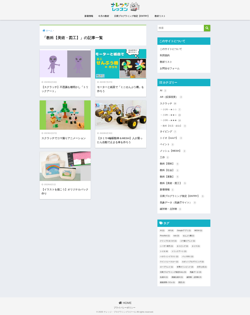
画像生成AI (177, 277)
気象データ (195, 272)
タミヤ (196, 246)
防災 (182, 282)
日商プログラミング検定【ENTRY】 (132, 16)
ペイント (166, 144)
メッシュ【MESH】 (172, 150)
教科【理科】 (169, 163)
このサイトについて (171, 49)
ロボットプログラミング (193, 262)
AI (163, 90)
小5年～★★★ (172, 120)
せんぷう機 (188, 236)
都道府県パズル (167, 282)
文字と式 (202, 267)
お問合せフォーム (170, 68)
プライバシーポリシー (124, 307)
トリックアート (179, 251)
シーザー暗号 (166, 246)
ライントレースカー (169, 262)
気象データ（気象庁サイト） (177, 202)
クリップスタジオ (168, 241)
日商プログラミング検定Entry (173, 272)
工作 (164, 157)
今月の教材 (103, 16)
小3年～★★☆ (172, 115)
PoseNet (165, 236)
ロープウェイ (166, 267)
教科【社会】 (169, 170)
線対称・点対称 (170, 209)
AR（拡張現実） (171, 97)
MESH (198, 230)
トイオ (164, 251)
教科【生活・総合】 (174, 125)
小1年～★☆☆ (171, 109)
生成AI (164, 277)
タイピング (168, 131)
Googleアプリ (184, 230)
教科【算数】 (169, 176)
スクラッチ (168, 103)
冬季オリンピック (185, 267)
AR (170, 230)
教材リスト (160, 16)
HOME (127, 302)
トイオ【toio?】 (171, 138)
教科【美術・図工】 (172, 183)
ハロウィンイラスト (169, 256)
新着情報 (88, 16)
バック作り (187, 256)
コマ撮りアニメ (187, 241)
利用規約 (165, 55)
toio (176, 236)
